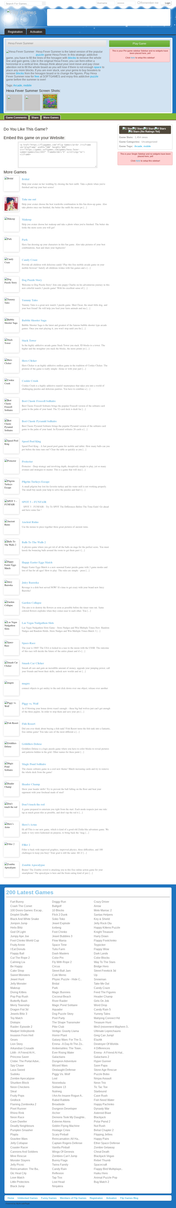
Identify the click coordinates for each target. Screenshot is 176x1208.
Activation (36, 31)
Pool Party (58, 1018)
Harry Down (101, 936)
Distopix (15, 1022)
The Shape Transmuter (66, 1022)
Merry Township (20, 1005)
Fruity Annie (17, 944)
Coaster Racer (19, 1147)
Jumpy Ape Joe (19, 936)
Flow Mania (59, 940)
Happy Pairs (101, 1138)
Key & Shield (102, 919)
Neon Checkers (19, 1087)
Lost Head (58, 1181)
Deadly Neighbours (22, 1125)
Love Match (17, 1177)
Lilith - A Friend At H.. (23, 1052)
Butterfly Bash (18, 1000)
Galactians (58, 1056)
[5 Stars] (134, 131)
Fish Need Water (104, 1100)
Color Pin (58, 957)
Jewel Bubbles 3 (62, 936)
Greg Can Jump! (104, 1035)
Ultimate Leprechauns (107, 1031)
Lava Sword (17, 1069)
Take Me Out (101, 983)
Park (55, 987)
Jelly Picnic (17, 1164)
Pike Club (58, 1026)
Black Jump (17, 1186)
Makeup (15, 987)
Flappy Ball (17, 953)
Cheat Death (101, 1151)
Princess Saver (19, 1056)
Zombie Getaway (104, 1147)
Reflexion (58, 1173)
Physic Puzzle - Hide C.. (67, 979)
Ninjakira (57, 1186)
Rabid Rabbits (61, 1100)
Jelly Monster (18, 983)
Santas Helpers (103, 914)
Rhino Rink (17, 1112)
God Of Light (18, 931)
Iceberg (56, 927)
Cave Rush (101, 1095)
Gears (14, 1039)
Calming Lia (17, 962)
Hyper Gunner (102, 1061)
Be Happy (16, 966)
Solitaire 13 (59, 1087)
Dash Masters (60, 953)
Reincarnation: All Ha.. (65, 1138)
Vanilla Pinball (61, 1147)
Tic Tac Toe (101, 1087)
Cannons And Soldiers (24, 1151)
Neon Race (17, 1117)
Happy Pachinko (104, 1104)
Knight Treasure (103, 931)
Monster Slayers (20, 1160)
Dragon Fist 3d (19, 1009)
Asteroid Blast (102, 1112)
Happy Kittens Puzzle (107, 927)
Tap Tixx (57, 1177)
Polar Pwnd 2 (102, 1121)
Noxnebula (58, 1082)
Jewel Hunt (17, 979)
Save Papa (100, 1065)
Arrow (97, 906)
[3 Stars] (149, 128)
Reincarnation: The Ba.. (24, 1168)
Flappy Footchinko (105, 940)
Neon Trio (100, 1082)
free (37, 76)
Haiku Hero (101, 1173)
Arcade (17, 85)
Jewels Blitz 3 (18, 1013)
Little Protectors (19, 1181)
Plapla (14, 1134)
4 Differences (102, 1048)
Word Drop (100, 1005)
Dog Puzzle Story (62, 1013)
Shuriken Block (19, 1082)
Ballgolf (56, 906)
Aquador (57, 1009)
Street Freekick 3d (105, 970)
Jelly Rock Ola (103, 923)
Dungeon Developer (64, 1108)
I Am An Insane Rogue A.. (67, 1095)
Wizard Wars (60, 1065)
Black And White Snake (24, 919)
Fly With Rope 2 (62, 962)
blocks (72, 57)
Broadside (58, 1104)
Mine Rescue (18, 1156)
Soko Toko (58, 919)
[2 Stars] (138, 128)
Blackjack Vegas (104, 1156)
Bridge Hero (101, 966)
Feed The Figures (105, 992)
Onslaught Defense (64, 1069)
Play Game (139, 43)
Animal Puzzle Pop (105, 1177)
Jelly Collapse (19, 1143)
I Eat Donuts (17, 949)
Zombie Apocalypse (22, 1078)
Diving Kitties (18, 992)
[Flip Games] (26, 12)
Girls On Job (101, 1000)
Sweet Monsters (20, 975)
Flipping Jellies (103, 1134)
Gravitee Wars (19, 1138)
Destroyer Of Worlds (106, 1043)
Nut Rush (99, 1125)
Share (34, 117)
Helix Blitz (16, 927)
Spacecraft (100, 1164)
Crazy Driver (101, 901)
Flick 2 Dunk (59, 914)
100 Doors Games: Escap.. (26, 910)
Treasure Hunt (102, 1022)
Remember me (149, 2)
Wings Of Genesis (63, 1151)
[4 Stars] (160, 128)
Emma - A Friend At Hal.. (109, 1052)
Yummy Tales (102, 1013)
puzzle (40, 54)
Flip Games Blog (129, 1198)
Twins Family (60, 1164)
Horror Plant (59, 1035)
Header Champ (103, 996)
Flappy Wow (101, 949)
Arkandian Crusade (22, 1048)
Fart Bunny (17, 901)
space (97, 67)
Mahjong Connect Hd (107, 1018)
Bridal (55, 983)
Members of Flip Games (73, 1198)
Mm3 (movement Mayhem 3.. (111, 1026)
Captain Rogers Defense (67, 1143)
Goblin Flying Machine (66, 1125)
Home (11, 1198)
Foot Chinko (59, 931)
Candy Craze (102, 987)
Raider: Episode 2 (21, 1026)
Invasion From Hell (21, 1035)
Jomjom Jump (18, 923)
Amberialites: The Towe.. (67, 1048)
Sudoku (15, 1074)
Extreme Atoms (61, 1121)
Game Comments (16, 117)
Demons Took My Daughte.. (69, 1117)
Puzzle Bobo (101, 1074)
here (133, 58)
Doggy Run (59, 901)
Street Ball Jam (61, 970)
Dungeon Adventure (64, 1061)
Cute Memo (59, 975)
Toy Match (16, 1018)
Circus (56, 966)
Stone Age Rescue (105, 1069)
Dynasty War (101, 1108)
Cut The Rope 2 (20, 957)
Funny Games (49, 1198)
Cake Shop (17, 970)
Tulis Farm (58, 949)
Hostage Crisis (61, 1130)
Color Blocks (101, 957)
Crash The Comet (21, 906)
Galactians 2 (101, 1056)
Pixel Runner (18, 1108)
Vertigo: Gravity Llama (65, 1031)
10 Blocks (58, 910)
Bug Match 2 (101, 1181)
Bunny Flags (60, 1160)
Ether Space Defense (107, 1143)
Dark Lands (101, 953)
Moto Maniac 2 (103, 910)
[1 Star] (127, 128)
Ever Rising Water (63, 1052)
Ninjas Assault (102, 1078)
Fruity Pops (17, 1095)
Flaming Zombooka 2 (23, 1104)
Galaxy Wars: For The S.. (67, 1039)
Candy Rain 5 (102, 1009)
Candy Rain (59, 1168)
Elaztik (98, 1039)
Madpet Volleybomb (22, 1031)
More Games (51, 117)
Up (95, 975)
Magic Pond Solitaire (65, 1005)
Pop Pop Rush (19, 996)
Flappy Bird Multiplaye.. (108, 1168)
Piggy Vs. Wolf (61, 1074)
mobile (27, 85)
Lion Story (16, 1043)
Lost (54, 1078)
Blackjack (100, 1117)
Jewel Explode (61, 923)
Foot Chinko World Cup (24, 940)
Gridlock (15, 1100)
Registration (15, 31)
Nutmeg (57, 1091)
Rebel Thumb (102, 1160)
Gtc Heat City (18, 1173)
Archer (56, 1112)
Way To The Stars (104, 962)
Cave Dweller (18, 1121)
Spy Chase (17, 1065)
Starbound (100, 1091)
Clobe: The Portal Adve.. (25, 1061)
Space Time (59, 944)
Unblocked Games (28, 1198)
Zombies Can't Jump (64, 1156)
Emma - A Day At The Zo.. (67, 1043)
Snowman (100, 979)
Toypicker (100, 944)
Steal (13, 1091)
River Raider (60, 1000)
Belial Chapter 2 (104, 1130)
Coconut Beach (61, 996)
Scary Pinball (60, 1134)
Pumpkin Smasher (21, 1130)
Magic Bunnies (61, 992)
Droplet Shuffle (19, 914)
